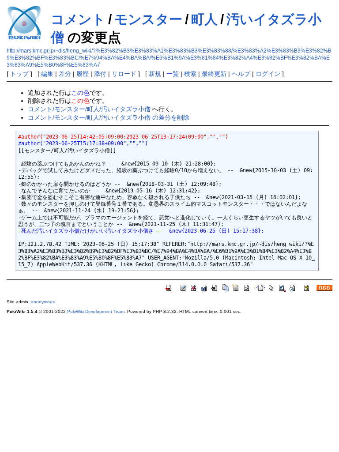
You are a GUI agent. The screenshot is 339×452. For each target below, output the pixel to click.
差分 (65, 73)
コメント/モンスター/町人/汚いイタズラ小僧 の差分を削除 (108, 117)
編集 (47, 73)
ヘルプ (241, 73)
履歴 (82, 73)
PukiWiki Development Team (95, 311)
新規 (155, 73)
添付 (100, 73)
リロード (124, 73)
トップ (19, 73)
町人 (204, 19)
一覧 (172, 73)
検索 (190, 73)
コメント (78, 19)
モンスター (148, 19)
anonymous (43, 301)
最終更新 (214, 73)
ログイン (268, 73)
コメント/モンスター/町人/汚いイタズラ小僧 (89, 109)
